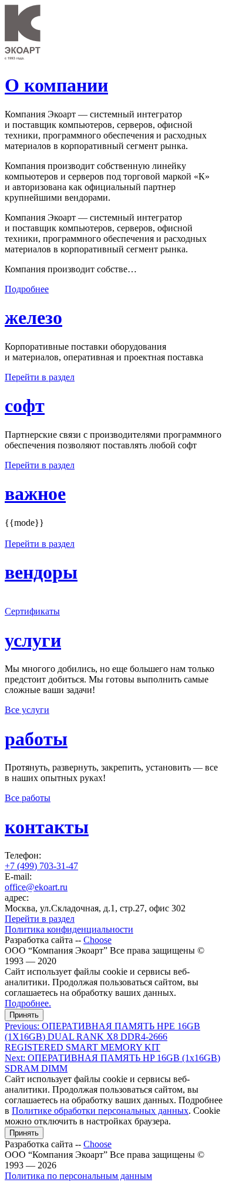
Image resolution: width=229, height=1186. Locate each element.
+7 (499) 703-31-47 (41, 866)
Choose (97, 940)
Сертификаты (32, 611)
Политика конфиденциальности (69, 929)
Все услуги (27, 710)
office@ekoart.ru (36, 887)
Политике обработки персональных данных (100, 1111)
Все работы (27, 798)
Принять (24, 1015)
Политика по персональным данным (78, 1176)
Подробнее (27, 289)
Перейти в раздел (40, 377)
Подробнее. (28, 1003)
